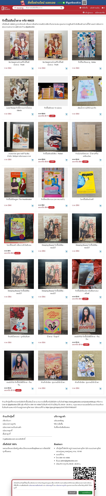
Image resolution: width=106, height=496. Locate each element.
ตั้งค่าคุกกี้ (6, 434)
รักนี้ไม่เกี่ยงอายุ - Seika (87, 62)
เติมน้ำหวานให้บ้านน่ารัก (87, 108)
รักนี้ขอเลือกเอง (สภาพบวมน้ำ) (53, 199)
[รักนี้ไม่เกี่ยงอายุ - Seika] (87, 45)
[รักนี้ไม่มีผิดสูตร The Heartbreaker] (19, 183)
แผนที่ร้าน (60, 454)
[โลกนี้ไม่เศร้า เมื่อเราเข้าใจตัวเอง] (19, 228)
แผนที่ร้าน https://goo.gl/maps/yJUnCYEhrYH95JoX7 (57, 407)
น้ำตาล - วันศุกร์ (53, 336)
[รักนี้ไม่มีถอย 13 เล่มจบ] (53, 91)
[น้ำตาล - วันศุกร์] (53, 320)
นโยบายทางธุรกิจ (9, 424)
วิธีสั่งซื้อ (84, 8)
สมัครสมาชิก (100, 12)
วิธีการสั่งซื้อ (58, 424)
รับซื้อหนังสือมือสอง (62, 427)
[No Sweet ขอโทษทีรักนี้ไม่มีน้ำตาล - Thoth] (19, 45)
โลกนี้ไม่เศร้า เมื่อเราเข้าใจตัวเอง (19, 245)
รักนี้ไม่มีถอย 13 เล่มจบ (53, 108)
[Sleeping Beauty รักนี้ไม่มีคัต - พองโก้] (53, 228)
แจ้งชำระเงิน (95, 8)
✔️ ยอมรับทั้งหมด (85, 493)
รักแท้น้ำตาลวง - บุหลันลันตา (19, 336)
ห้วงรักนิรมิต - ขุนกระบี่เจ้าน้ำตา (53, 382)
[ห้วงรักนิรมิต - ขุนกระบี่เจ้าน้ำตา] (53, 366)
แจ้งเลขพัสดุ (59, 420)
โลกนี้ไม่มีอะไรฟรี (86, 199)
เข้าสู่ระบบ (88, 12)
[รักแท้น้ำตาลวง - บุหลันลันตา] (19, 320)
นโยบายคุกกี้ (7, 430)
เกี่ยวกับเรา (7, 420)
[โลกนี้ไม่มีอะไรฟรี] (87, 183)
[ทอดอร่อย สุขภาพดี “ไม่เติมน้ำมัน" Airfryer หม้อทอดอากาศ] (19, 137)
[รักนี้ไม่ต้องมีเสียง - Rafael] (53, 137)
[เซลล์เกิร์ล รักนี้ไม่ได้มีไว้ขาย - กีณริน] (19, 366)
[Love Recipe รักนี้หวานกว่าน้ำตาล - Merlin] (19, 91)
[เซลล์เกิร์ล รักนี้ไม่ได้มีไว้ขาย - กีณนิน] (87, 320)
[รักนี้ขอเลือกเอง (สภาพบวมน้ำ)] (53, 183)
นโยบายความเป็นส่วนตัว (12, 427)
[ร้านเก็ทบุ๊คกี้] (5, 7)
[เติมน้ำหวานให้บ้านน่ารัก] (87, 91)
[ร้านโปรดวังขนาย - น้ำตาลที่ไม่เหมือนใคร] (87, 137)
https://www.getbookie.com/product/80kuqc (80, 401)
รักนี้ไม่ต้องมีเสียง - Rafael (53, 153)
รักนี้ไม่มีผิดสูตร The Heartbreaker (19, 199)
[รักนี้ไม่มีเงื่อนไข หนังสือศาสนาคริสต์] (87, 274)
